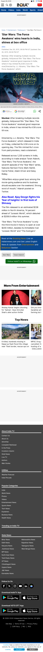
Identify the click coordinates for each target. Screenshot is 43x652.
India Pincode (6, 478)
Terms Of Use (19, 624)
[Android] (34, 1)
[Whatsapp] (34, 111)
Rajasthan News (27, 543)
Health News (6, 518)
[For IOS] (30, 610)
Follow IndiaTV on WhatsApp (20, 261)
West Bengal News (28, 549)
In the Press (6, 448)
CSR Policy (16, 626)
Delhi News (6, 543)
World (25, 10)
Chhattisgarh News (8, 564)
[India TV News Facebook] (37, 1)
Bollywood (21, 30)
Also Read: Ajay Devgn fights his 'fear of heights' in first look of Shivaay (21, 200)
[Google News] (7, 111)
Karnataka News (8, 573)
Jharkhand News (8, 549)
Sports (33, 10)
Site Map (9, 624)
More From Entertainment (21, 285)
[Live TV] (39, 5)
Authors (4, 460)
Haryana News (7, 546)
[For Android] (11, 610)
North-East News (8, 555)
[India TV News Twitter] (39, 1)
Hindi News (6, 454)
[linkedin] (26, 586)
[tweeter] (9, 586)
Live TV (4, 457)
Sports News (6, 505)
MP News (5, 552)
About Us (5, 439)
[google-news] (31, 586)
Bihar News (6, 539)
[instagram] (15, 586)
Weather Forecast (8, 475)
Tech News (6, 508)
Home (3, 10)
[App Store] (30, 597)
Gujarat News (6, 567)
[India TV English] (23, 5)
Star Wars (6, 255)
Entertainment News (9, 502)
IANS (3, 47)
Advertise (5, 442)
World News (6, 493)
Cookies (6, 645)
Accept (19, 649)
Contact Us (6, 435)
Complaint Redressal (9, 445)
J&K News (5, 570)
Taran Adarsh (19, 255)
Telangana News (28, 546)
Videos (11, 10)
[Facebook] (4, 586)
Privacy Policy (32, 624)
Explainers (5, 512)
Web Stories (6, 463)
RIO (24, 626)
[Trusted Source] (19, 111)
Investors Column (8, 451)
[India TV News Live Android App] (11, 597)
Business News (7, 515)
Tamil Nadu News (8, 558)
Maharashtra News (28, 539)
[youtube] (20, 586)
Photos (4, 496)
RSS (29, 626)
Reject (32, 649)
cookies (8, 649)
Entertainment (11, 30)
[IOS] (31, 1)
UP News (5, 561)
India (18, 10)
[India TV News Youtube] (41, 1)
